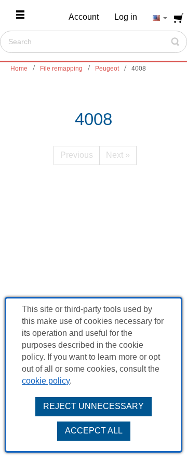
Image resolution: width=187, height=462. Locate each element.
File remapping (61, 68)
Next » (118, 155)
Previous (76, 155)
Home (19, 68)
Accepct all (94, 430)
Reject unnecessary (93, 406)
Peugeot (107, 68)
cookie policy (46, 380)
